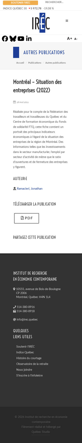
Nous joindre (24, 370)
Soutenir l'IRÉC (25, 346)
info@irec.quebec (27, 319)
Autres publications (55, 63)
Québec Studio (41, 432)
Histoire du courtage (28, 358)
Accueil (20, 63)
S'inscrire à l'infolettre (29, 375)
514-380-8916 (25, 307)
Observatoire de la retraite (32, 364)
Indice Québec (25, 352)
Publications (34, 63)
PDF (28, 218)
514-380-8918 (25, 311)
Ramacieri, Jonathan (29, 188)
